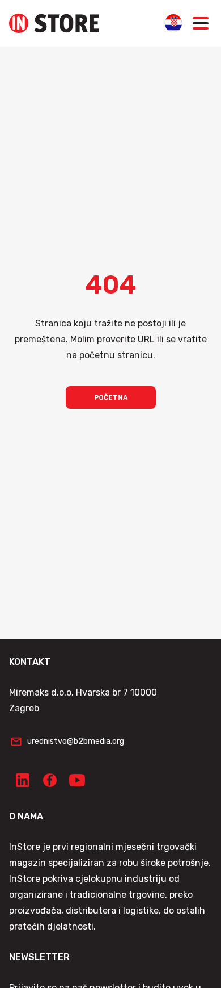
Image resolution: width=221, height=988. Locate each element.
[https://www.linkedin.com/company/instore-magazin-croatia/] (22, 780)
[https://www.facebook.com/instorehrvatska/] (49, 780)
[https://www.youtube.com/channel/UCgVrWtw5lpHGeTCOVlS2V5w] (77, 780)
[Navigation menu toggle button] (200, 23)
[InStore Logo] (54, 23)
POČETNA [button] (111, 397)
